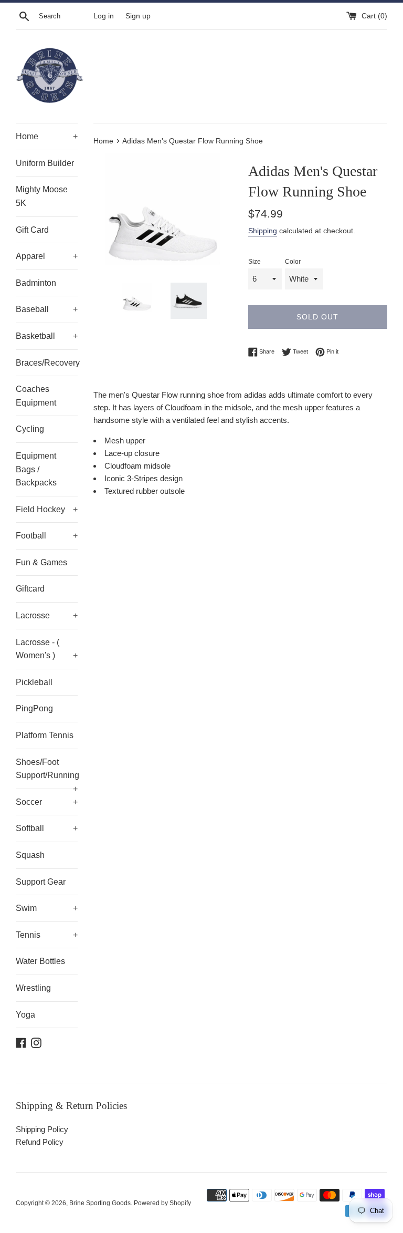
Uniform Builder (45, 163)
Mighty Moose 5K (42, 196)
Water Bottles (40, 961)
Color (293, 261)
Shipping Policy (42, 1129)
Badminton (36, 282)
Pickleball (34, 682)
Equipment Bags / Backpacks (36, 469)
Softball (47, 828)
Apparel (47, 256)
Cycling (30, 428)
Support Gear (41, 881)
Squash (30, 855)
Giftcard (30, 588)
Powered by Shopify (162, 1203)
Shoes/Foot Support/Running (47, 773)
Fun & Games (41, 562)
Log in (103, 16)
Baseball (47, 309)
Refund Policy (39, 1141)
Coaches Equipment (36, 396)
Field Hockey (47, 509)
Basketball (47, 335)
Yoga (25, 1014)
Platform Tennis (44, 735)
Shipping (262, 230)
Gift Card (32, 229)
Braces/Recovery (47, 362)
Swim (47, 908)
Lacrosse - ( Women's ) (47, 649)
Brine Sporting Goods (100, 1203)
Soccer (47, 801)
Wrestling (33, 987)
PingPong (34, 708)
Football (47, 535)
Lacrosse (47, 615)
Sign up (138, 16)
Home (47, 136)
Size (254, 261)
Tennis (47, 934)
